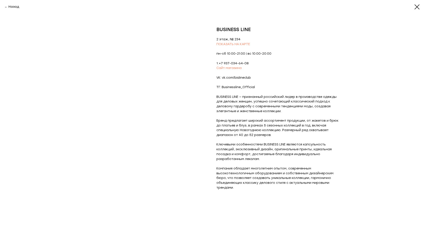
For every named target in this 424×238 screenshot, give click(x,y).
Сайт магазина (229, 68)
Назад (13, 7)
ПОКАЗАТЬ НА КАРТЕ (233, 44)
